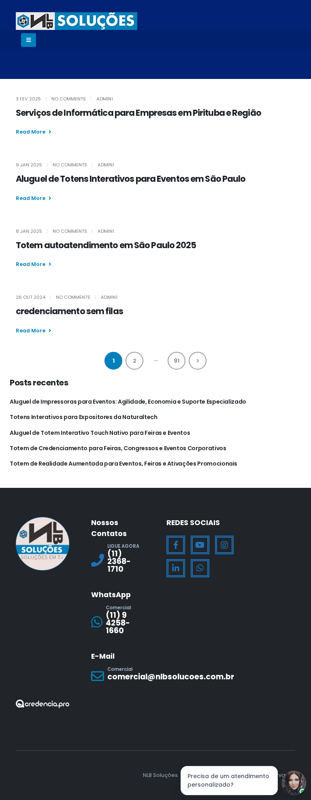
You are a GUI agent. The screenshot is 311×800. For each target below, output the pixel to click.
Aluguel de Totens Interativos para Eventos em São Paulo (131, 179)
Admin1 (104, 99)
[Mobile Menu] (28, 40)
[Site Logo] (76, 21)
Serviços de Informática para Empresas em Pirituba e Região (138, 113)
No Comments (68, 99)
